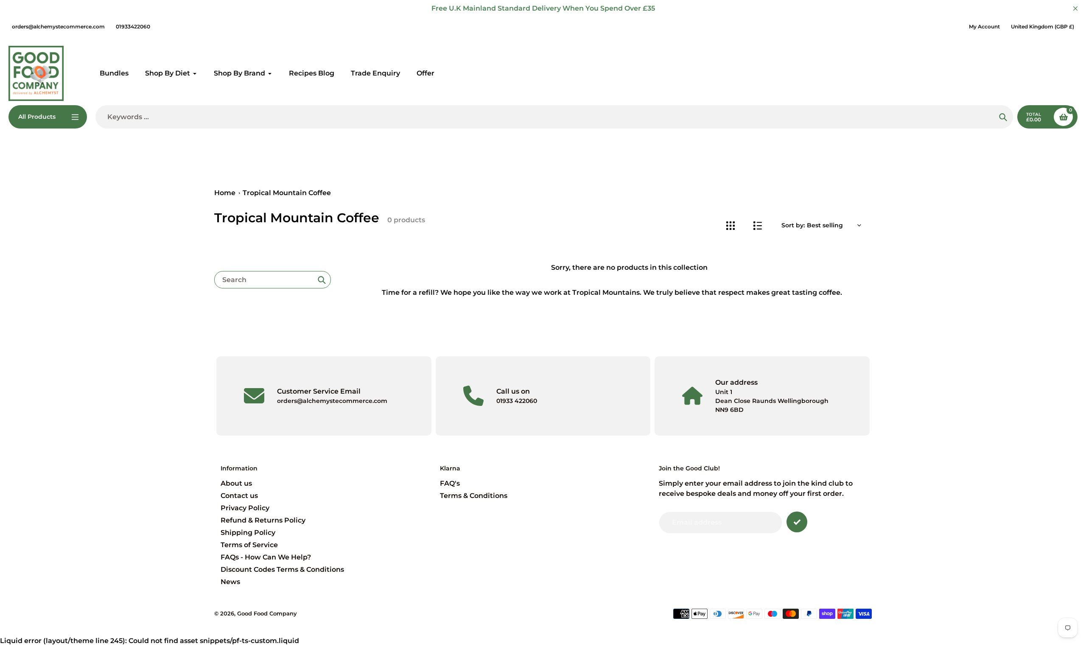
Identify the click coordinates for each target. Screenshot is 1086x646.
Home (224, 193)
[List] (757, 225)
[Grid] (730, 225)
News (230, 582)
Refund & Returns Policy (263, 520)
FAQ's (450, 483)
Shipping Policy (248, 533)
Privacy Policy (245, 508)
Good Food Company (267, 613)
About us (236, 483)
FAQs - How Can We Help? (266, 557)
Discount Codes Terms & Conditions (282, 569)
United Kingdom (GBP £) (1042, 26)
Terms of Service (249, 545)
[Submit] (797, 522)
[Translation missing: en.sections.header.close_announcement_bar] (1075, 8)
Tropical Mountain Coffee (287, 193)
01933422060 (133, 26)
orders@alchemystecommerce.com (58, 26)
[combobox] (272, 279)
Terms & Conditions (473, 496)
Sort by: (793, 225)
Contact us (239, 496)
